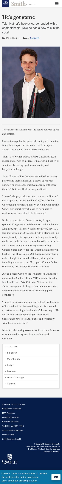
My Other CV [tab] (13, 359)
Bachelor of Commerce (11, 408)
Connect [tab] (11, 383)
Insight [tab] (10, 365)
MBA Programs (8, 413)
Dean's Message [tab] (15, 377)
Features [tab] (11, 371)
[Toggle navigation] (57, 3)
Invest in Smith (8, 434)
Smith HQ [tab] (12, 352)
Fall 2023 (34, 38)
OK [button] (56, 477)
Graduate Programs (10, 417)
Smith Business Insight (11, 439)
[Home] (18, 3)
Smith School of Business (12, 430)
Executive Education (10, 421)
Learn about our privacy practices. (19, 480)
